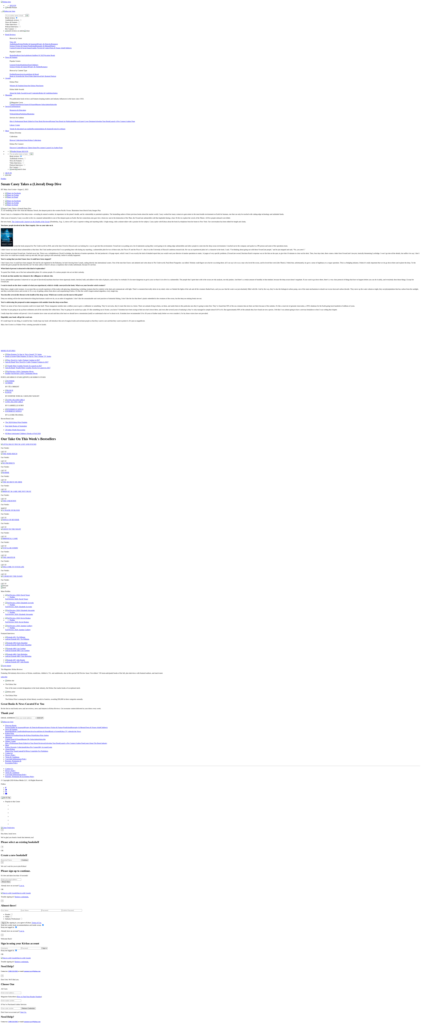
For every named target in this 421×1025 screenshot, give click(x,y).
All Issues (32, 104)
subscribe (4, 677)
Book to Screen (15, 76)
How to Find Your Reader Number (29, 997)
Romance (54, 44)
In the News (24, 76)
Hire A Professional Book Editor (21, 121)
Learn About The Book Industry (96, 743)
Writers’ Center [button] (10, 741)
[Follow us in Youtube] (6, 794)
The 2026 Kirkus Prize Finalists (16, 422)
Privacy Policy (10, 755)
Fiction (20, 44)
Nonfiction (31, 46)
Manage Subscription (42, 104)
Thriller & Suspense (30, 44)
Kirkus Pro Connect (32, 747)
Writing (12, 114)
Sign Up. (23, 1012)
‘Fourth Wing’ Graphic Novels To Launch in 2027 (33, 368)
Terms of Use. (36, 923)
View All (13, 42)
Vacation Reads (49, 55)
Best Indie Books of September (16, 426)
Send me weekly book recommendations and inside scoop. (21, 925)
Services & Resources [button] (12, 106)
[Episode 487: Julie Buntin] (15, 660)
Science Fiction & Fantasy (19, 46)
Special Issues (24, 104)
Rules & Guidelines (46, 93)
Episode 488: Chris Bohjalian (21, 656)
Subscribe (53, 104)
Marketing (30, 114)
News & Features (11, 22)
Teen (29, 65)
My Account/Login (45, 747)
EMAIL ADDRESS (8, 718)
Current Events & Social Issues (20, 48)
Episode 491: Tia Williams (20, 639)
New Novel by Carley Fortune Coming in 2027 (32, 362)
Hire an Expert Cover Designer (84, 121)
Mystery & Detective (44, 44)
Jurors (41, 86)
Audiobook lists (29, 55)
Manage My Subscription (30, 739)
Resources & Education (18, 110)
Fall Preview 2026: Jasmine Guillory (18, 630)
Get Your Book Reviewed (41, 121)
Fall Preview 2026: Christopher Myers (24, 373)
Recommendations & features (42, 129)
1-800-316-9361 (13, 971)
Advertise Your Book (102, 121)
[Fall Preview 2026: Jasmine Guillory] (18, 626)
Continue (25, 860)
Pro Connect (9, 29)
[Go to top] (6, 797)
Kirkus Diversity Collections (15, 747)
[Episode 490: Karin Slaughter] (16, 643)
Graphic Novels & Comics (40, 48)
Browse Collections (16, 140)
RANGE (8, 392)
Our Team (13, 751)
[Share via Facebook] (13, 193)
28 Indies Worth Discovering (15, 430)
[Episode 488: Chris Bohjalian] (16, 654)
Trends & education (16, 129)
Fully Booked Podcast (48, 76)
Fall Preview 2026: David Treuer (16, 599)
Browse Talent (27, 148)
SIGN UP (40, 718)
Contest (20, 751)
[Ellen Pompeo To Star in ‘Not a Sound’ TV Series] (23, 354)
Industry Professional (12, 919)
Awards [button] (8, 78)
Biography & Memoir (42, 46)
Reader (8, 914)
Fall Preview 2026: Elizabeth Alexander (19, 614)
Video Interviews (11, 24)
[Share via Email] (11, 197)
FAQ (24, 751)
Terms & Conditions (12, 757)
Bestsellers (13, 55)
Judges (55, 93)
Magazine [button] (8, 95)
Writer (7, 917)
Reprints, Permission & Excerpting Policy (13, 762)
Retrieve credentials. (22, 897)
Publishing (23, 114)
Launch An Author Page (54, 148)
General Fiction (15, 65)
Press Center (30, 751)
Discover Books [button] (10, 725)
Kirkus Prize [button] (9, 733)
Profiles (12, 74)
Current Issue (14, 104)
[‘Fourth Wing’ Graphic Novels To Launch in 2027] (23, 366)
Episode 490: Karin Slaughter (21, 645)
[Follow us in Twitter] (6, 790)
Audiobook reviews (12, 20)
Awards (26, 74)
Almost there (6, 882)
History (52, 46)
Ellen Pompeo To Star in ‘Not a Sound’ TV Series (33, 356)
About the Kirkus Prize (31, 86)
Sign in (4, 923)
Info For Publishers (41, 751)
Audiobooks (14, 44)
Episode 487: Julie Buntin (20, 662)
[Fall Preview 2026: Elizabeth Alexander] (20, 610)
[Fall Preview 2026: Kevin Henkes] (18, 618)
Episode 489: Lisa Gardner (20, 650)
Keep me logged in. (8, 927)
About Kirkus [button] (10, 749)
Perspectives (19, 74)
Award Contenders (32, 93)
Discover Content (16, 148)
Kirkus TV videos (66, 731)
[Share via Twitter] (12, 195)
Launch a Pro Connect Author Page (72, 743)
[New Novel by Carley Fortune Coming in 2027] (22, 360)
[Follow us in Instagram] (6, 792)
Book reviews (10, 18)
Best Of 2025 (39, 55)
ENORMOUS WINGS (13, 411)
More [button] (7, 131)
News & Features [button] (11, 57)
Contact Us (9, 769)
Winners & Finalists (16, 86)
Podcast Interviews (12, 27)
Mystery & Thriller (34, 67)
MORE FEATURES (8, 351)
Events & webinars (58, 129)
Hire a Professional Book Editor (16, 743)
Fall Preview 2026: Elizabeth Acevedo (18, 607)
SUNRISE (9, 383)
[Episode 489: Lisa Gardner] (15, 649)
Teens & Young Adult (57, 48)
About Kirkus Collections (32, 140)
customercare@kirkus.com (32, 971)
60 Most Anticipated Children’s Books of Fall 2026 (23, 433)
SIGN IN (13, 5)
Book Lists (16, 731)
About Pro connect (39, 148)
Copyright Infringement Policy (15, 759)
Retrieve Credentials (28, 1008)
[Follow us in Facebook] (5, 788)
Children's (68, 48)
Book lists (20, 55)
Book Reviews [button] (10, 35)
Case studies (27, 129)
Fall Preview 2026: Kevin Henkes (17, 622)
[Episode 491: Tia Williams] (15, 637)
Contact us (9, 753)
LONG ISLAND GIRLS (14, 402)
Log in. (21, 886)
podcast (8, 639)
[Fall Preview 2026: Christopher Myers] (19, 371)
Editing (17, 114)
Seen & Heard (34, 74)
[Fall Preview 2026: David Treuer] (17, 595)
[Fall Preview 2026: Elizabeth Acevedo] (19, 603)
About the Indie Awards (18, 93)
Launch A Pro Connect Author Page (122, 121)
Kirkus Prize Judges (42, 735)
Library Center (15, 125)
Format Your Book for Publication (62, 121)
